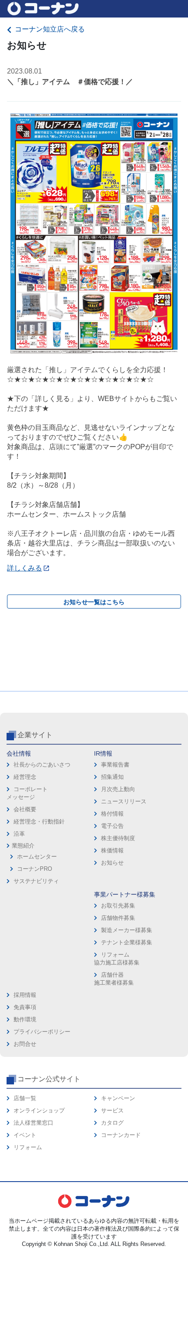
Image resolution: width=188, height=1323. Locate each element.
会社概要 (25, 809)
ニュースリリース (123, 801)
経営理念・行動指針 (39, 821)
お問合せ (25, 1044)
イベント (25, 1135)
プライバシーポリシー (42, 1031)
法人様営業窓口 (33, 1122)
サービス (112, 1110)
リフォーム (28, 1147)
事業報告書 (115, 764)
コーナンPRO (34, 869)
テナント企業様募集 (126, 942)
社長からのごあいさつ (42, 764)
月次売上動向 (118, 789)
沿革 (19, 833)
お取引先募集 (118, 905)
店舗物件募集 (118, 918)
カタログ (112, 1122)
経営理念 (25, 777)
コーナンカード (121, 1135)
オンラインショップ (39, 1110)
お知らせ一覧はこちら (94, 601)
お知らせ (112, 862)
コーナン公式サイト (48, 1079)
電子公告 (112, 826)
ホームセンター (37, 856)
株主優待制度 (118, 838)
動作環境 (25, 1019)
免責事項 (25, 1007)
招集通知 (112, 777)
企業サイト (34, 735)
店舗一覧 (25, 1098)
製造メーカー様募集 (126, 930)
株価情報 (112, 850)
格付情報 (112, 813)
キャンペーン (118, 1098)
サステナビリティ (36, 881)
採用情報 (25, 995)
